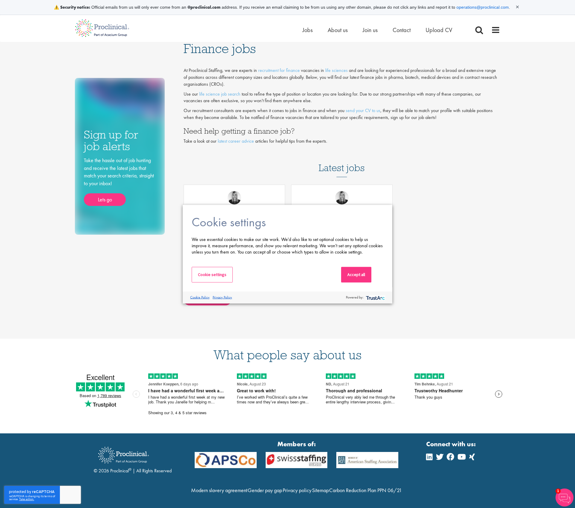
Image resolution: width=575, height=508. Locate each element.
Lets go (105, 199)
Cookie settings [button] (212, 274)
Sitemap (320, 490)
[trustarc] (375, 297)
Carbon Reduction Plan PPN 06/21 (365, 490)
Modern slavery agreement (219, 490)
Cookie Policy (200, 297)
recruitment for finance (279, 70)
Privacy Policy (222, 297)
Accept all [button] (356, 274)
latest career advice (236, 141)
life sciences (336, 70)
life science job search (219, 94)
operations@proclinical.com (482, 7)
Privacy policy (297, 490)
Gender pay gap (265, 490)
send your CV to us (363, 110)
